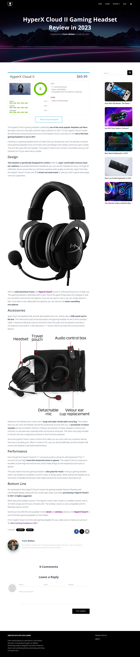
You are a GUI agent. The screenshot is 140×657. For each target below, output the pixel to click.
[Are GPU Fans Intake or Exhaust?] (118, 117)
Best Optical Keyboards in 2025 (116, 153)
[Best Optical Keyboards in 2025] (118, 142)
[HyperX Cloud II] (20, 89)
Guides (107, 4)
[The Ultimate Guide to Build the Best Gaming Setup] (118, 192)
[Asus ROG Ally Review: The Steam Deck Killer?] (118, 92)
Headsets (20, 529)
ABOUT (97, 639)
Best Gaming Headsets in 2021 (24, 523)
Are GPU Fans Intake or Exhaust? (117, 128)
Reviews (116, 4)
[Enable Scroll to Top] (135, 652)
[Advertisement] (117, 232)
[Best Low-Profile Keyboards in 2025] (118, 167)
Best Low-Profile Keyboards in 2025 (118, 178)
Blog (124, 4)
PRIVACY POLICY (101, 635)
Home (100, 4)
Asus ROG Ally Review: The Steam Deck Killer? (117, 103)
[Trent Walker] (13, 545)
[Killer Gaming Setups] (10, 4)
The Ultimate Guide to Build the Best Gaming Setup (118, 203)
